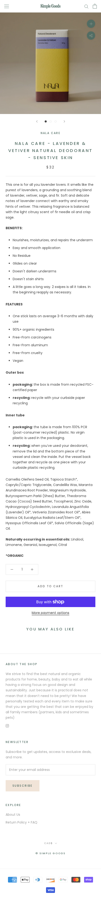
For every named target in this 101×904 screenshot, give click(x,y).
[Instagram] (7, 725)
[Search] (86, 6)
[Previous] (37, 121)
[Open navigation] (6, 6)
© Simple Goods (50, 853)
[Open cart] (95, 6)
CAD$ (48, 843)
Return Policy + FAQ (21, 822)
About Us (13, 814)
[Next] (64, 121)
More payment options (50, 612)
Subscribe (22, 786)
